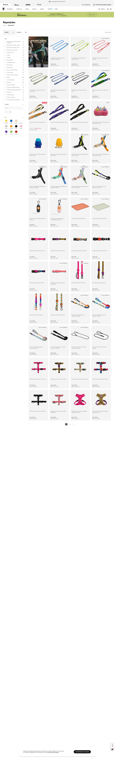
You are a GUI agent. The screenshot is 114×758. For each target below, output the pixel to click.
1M (6, 112)
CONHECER (38, 64)
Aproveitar (92, 14)
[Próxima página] (73, 424)
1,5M (10, 112)
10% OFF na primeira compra (103, 4)
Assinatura (87, 4)
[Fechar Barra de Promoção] (111, 14)
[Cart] (110, 9)
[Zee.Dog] (3, 9)
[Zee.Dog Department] (5, 4)
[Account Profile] (108, 9)
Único (6, 108)
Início (4, 25)
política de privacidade (53, 752)
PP (10, 108)
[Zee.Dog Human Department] (39, 4)
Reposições (11, 25)
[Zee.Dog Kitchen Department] (16, 4)
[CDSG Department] (28, 4)
